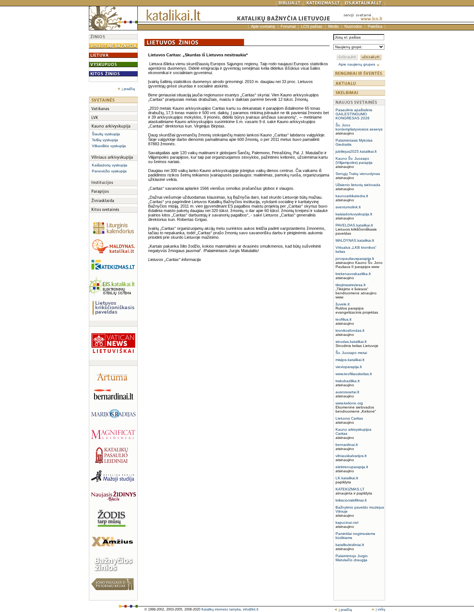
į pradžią (128, 89)
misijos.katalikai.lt (350, 360)
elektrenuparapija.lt (352, 467)
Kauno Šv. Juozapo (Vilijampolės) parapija (354, 160)
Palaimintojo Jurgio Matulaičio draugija (352, 558)
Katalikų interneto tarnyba (221, 609)
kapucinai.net (347, 522)
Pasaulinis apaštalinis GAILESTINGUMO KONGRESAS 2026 (354, 114)
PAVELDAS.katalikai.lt (354, 225)
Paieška (375, 26)
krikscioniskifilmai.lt (351, 500)
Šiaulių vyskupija (106, 134)
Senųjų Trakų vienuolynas (358, 174)
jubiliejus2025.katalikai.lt (356, 151)
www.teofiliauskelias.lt (354, 374)
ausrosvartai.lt (347, 392)
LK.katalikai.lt (347, 478)
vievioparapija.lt (349, 367)
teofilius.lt (343, 319)
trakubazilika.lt (348, 381)
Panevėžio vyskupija (109, 171)
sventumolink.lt (348, 207)
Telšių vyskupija (105, 140)
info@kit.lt (250, 609)
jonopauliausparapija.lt (355, 259)
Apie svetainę (263, 26)
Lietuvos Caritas (349, 418)
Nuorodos (353, 26)
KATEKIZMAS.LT (350, 489)
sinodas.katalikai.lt (351, 342)
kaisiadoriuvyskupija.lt (354, 214)
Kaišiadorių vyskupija (109, 165)
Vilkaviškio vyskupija (109, 146)
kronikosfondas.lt (350, 330)
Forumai (288, 26)
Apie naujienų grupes (357, 64)
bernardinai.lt (347, 445)
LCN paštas (312, 26)
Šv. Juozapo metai (351, 353)
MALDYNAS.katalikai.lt (355, 240)
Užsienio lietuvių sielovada (358, 185)
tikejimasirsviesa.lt (350, 285)
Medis (333, 26)
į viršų (380, 609)
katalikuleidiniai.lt (350, 545)
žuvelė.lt (343, 304)
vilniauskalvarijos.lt (351, 456)
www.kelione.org (349, 403)
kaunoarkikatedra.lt (352, 196)
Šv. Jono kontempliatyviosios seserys (359, 127)
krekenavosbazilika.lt (353, 274)
